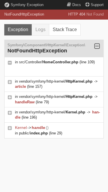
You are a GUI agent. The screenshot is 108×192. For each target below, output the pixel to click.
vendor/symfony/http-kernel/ (55, 81)
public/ (33, 133)
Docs (76, 5)
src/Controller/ (48, 62)
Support (97, 5)
